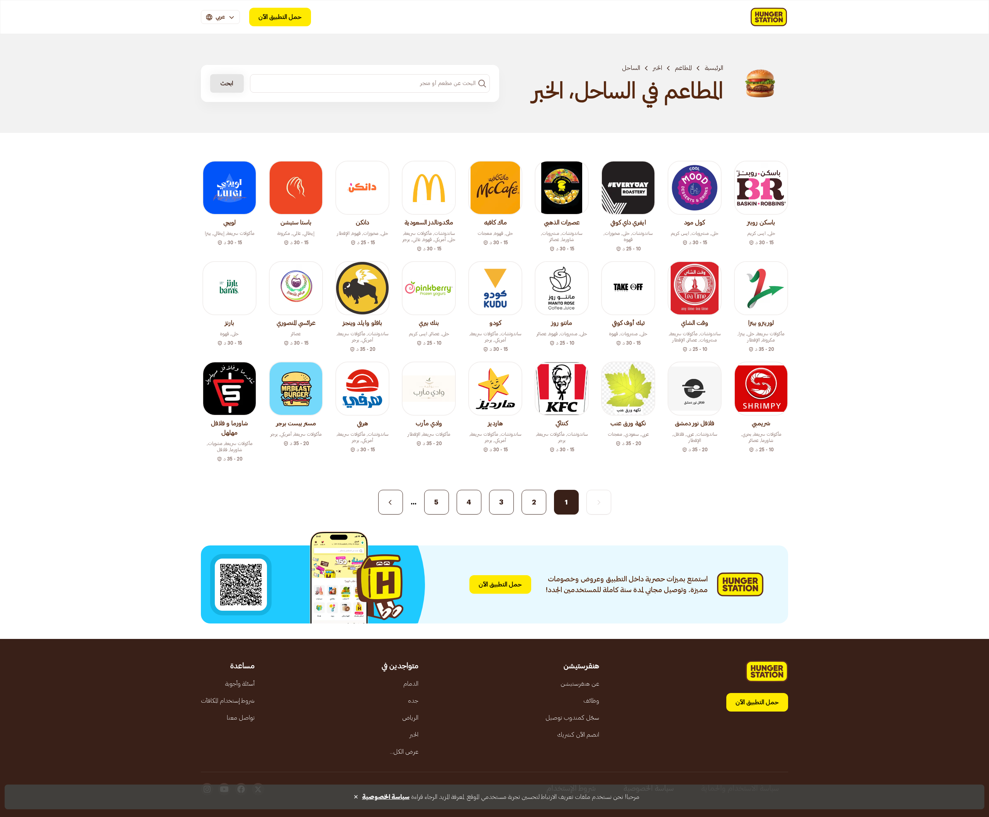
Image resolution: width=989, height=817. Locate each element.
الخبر (657, 68)
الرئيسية (714, 68)
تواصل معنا (241, 718)
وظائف (591, 701)
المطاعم (683, 68)
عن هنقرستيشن (580, 684)
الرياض (410, 718)
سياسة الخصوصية (386, 797)
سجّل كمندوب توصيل (572, 718)
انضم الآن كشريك (578, 735)
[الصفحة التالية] (390, 502)
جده (413, 701)
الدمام (410, 684)
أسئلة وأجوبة (240, 684)
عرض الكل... (404, 752)
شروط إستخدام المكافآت (228, 701)
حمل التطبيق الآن (280, 17)
